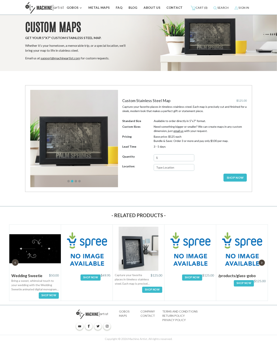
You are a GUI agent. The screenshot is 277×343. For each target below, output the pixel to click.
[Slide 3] (76, 181)
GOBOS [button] (73, 7)
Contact (148, 315)
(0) (201, 7)
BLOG (133, 7)
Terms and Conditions (180, 311)
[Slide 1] (68, 181)
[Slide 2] (72, 181)
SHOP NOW (235, 177)
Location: (128, 166)
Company (148, 311)
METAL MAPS (99, 7)
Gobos (124, 311)
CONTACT (174, 7)
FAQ (119, 7)
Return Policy (173, 315)
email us (178, 131)
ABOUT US (152, 7)
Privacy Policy (174, 320)
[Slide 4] (79, 181)
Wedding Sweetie (26, 275)
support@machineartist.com (60, 58)
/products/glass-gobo (237, 275)
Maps (123, 315)
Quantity (128, 156)
